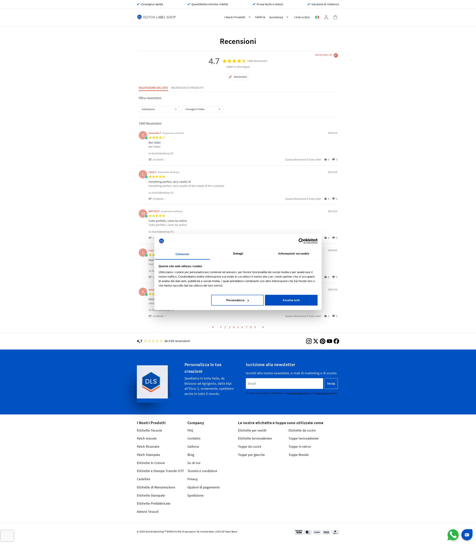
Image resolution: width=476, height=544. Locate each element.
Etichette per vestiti (252, 430)
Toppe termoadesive (304, 438)
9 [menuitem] (255, 327)
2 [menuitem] (225, 327)
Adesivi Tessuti (148, 511)
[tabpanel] (238, 210)
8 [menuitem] (251, 327)
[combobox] (159, 109)
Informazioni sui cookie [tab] (293, 253)
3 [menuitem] (229, 327)
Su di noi (193, 463)
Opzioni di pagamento (203, 487)
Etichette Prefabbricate (153, 503)
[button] (158, 159)
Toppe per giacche (251, 455)
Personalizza (235, 300)
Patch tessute (147, 438)
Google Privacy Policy (299, 393)
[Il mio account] (326, 17)
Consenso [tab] (182, 253)
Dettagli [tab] (238, 253)
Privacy (192, 479)
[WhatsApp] (453, 534)
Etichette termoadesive (255, 438)
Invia (331, 383)
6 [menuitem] (242, 327)
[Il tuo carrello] (335, 17)
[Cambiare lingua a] (317, 17)
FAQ (190, 430)
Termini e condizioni (202, 471)
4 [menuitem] (233, 327)
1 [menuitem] (221, 327)
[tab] (238, 77)
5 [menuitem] (238, 327)
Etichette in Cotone (151, 463)
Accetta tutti (291, 300)
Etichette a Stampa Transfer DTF (160, 471)
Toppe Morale (299, 455)
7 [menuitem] (246, 327)
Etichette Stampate (151, 495)
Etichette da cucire (302, 430)
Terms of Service (323, 393)
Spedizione (195, 495)
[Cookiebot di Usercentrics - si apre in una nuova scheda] (301, 241)
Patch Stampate (148, 455)
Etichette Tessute (149, 430)
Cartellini (143, 479)
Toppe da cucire (249, 446)
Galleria (193, 446)
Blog (190, 455)
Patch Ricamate (148, 446)
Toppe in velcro (300, 446)
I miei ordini (302, 17)
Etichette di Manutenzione (156, 487)
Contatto (193, 438)
